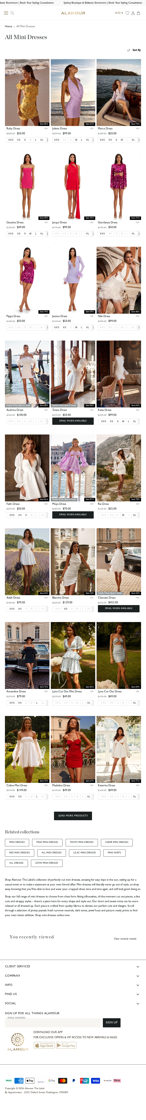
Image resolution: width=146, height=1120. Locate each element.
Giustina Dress (15, 222)
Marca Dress (105, 128)
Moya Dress (59, 504)
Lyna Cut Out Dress (110, 691)
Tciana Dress (59, 410)
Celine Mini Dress (16, 785)
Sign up (111, 1022)
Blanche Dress (60, 598)
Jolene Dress (59, 128)
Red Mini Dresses (19, 853)
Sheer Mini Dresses (116, 842)
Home (8, 26)
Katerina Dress (106, 785)
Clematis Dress (107, 598)
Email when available (73, 421)
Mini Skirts (114, 853)
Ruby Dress (13, 128)
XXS (56, 233)
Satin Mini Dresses (46, 863)
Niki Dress (104, 316)
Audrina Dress (14, 410)
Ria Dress (103, 504)
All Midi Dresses (52, 853)
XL (42, 327)
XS (64, 140)
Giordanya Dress (107, 222)
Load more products (73, 816)
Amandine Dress (16, 691)
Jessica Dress (59, 316)
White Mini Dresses (82, 842)
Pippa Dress (13, 316)
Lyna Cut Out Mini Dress (67, 691)
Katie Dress (104, 410)
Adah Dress (13, 598)
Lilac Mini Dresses (84, 853)
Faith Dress (13, 504)
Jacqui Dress (59, 222)
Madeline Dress (61, 785)
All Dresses (16, 863)
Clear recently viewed (125, 939)
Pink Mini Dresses (47, 842)
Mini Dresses (17, 842)
